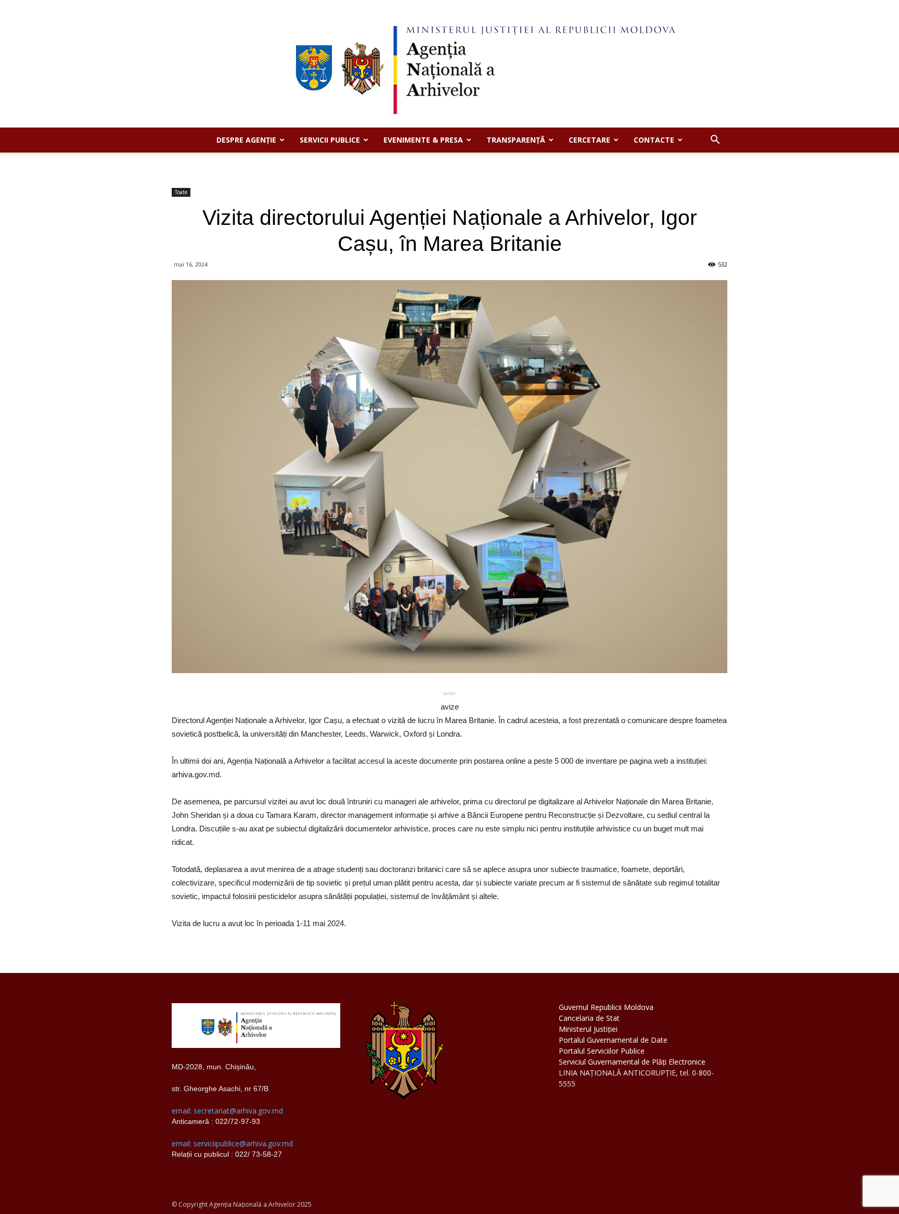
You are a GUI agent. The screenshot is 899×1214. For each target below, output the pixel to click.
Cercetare (589, 140)
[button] (714, 141)
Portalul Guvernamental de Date (613, 1040)
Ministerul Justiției (588, 1029)
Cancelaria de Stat (589, 1018)
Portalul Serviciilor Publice (602, 1051)
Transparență (515, 140)
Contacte (654, 140)
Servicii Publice (330, 140)
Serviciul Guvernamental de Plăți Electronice (632, 1062)
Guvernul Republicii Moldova (606, 1007)
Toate (181, 192)
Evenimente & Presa (423, 140)
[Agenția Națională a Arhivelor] (449, 64)
